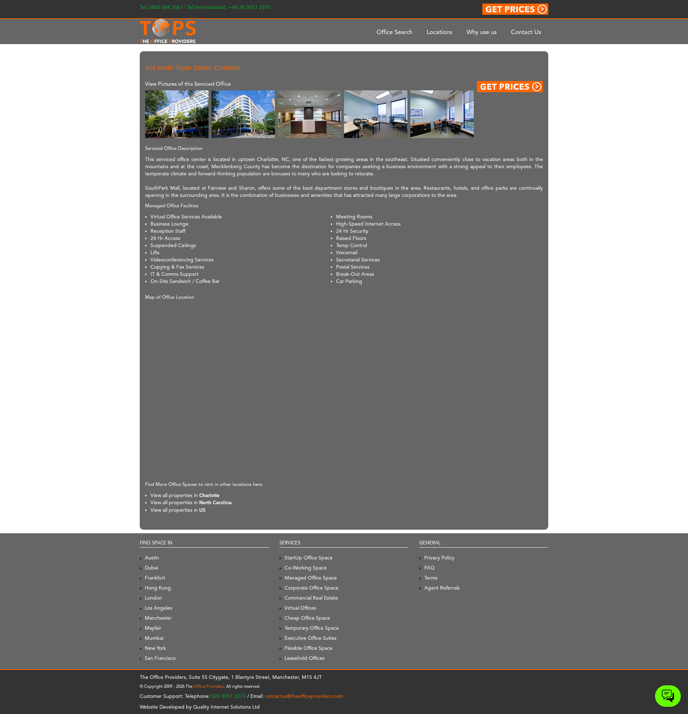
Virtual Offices (300, 608)
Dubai (151, 568)
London (153, 598)
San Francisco (160, 658)
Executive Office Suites (310, 638)
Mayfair (153, 628)
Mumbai (154, 638)
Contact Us (526, 32)
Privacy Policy (439, 558)
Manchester (158, 618)
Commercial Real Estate (311, 598)
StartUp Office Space (309, 558)
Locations (439, 32)
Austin (152, 558)
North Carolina (215, 502)
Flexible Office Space (309, 648)
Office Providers (209, 686)
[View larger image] (177, 114)
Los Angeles (158, 608)
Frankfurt (155, 578)
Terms (431, 578)
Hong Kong (158, 588)
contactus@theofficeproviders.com (304, 696)
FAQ (429, 568)
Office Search (394, 32)
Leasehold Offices (305, 658)
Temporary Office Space (312, 628)
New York (155, 648)
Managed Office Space (311, 578)
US (202, 510)
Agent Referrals (442, 588)
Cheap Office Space (307, 618)
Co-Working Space (306, 568)
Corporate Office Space (311, 588)
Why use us (482, 32)
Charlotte (209, 495)
